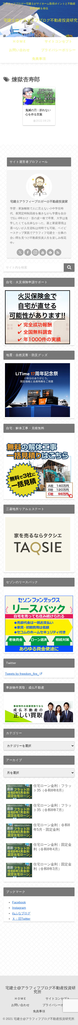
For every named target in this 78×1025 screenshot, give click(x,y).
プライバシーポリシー (57, 1005)
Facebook (19, 902)
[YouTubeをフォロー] (42, 252)
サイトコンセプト (58, 998)
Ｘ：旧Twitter (21, 918)
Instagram (19, 907)
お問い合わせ (20, 1005)
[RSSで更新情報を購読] (57, 252)
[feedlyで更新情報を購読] (50, 252)
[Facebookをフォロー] (27, 252)
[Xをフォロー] (20, 252)
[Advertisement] (39, 954)
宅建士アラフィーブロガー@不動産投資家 (39, 201)
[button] (69, 267)
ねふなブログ (21, 913)
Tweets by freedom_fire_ (22, 673)
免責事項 (39, 1011)
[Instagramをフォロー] (35, 252)
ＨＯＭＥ (20, 998)
